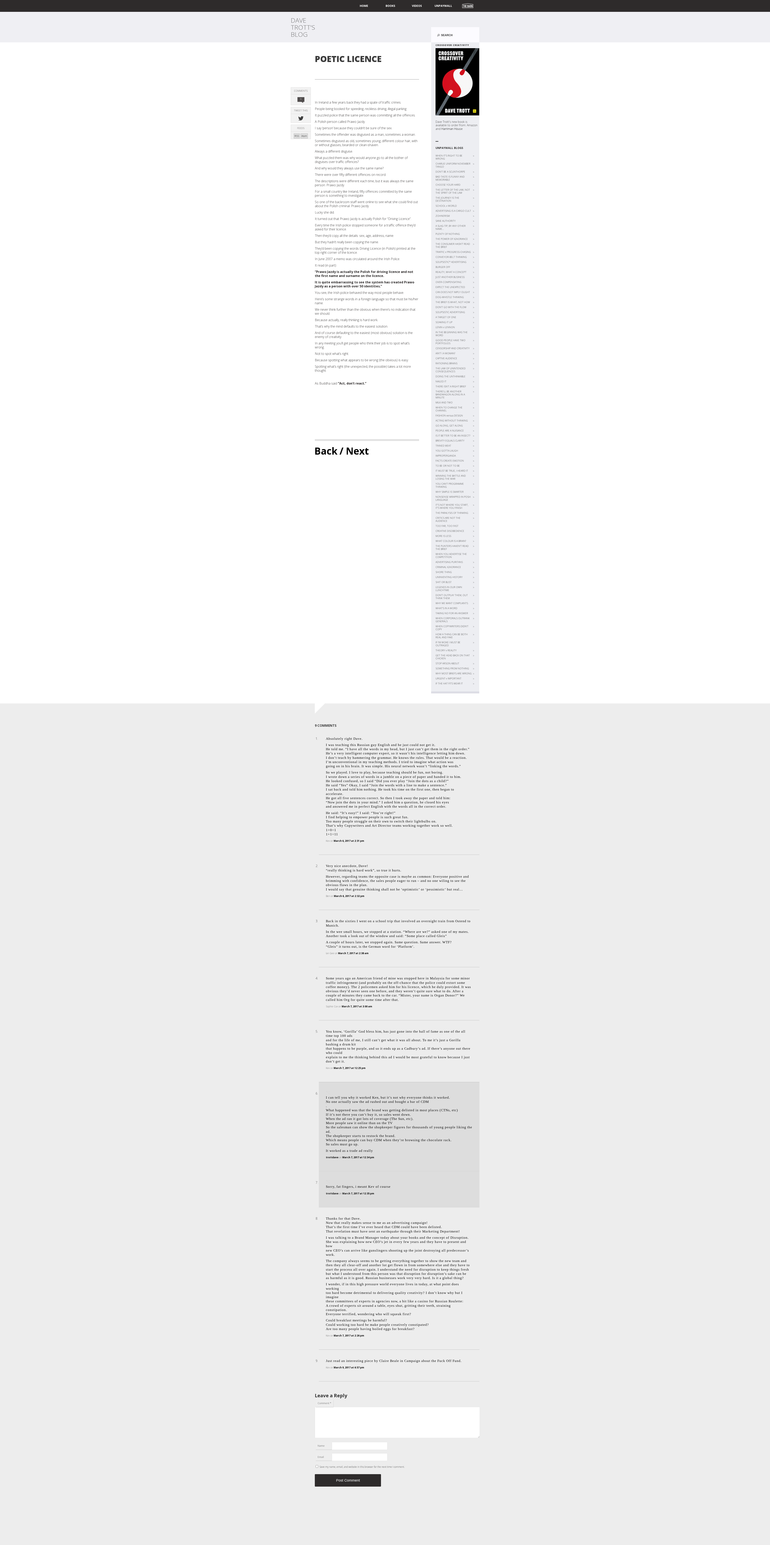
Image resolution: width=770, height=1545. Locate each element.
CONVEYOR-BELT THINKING (451, 257)
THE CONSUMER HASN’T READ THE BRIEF (453, 245)
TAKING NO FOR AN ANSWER (452, 613)
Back (325, 450)
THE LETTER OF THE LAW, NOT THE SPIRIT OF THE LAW (453, 191)
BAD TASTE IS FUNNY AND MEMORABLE (450, 178)
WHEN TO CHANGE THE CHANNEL (449, 409)
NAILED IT (441, 381)
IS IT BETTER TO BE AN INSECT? (453, 435)
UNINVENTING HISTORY (449, 577)
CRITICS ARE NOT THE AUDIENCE (448, 519)
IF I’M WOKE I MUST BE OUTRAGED (448, 644)
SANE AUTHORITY (446, 220)
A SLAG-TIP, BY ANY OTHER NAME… (451, 227)
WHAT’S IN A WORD (446, 608)
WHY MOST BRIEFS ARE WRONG (454, 673)
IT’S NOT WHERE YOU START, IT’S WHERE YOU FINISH (452, 506)
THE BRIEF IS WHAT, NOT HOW (453, 302)
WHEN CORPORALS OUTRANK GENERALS (453, 620)
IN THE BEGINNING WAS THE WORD (452, 334)
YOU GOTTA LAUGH (447, 450)
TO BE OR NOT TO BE (448, 465)
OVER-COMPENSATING (448, 282)
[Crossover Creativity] (457, 81)
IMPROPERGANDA (446, 455)
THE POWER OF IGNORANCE (452, 238)
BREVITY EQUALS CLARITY (450, 440)
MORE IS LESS (443, 535)
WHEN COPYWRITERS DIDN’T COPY (452, 628)
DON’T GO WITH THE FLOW (451, 307)
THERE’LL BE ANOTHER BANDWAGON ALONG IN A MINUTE (450, 394)
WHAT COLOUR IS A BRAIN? (451, 540)
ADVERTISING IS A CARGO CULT (453, 210)
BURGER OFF (443, 267)
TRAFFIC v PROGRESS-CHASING (453, 251)
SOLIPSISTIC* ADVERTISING (451, 262)
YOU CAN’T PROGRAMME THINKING (450, 485)
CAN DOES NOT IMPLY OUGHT (453, 292)
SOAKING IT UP (444, 322)
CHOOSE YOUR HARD (448, 184)
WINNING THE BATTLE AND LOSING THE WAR (451, 477)
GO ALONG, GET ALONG (449, 425)
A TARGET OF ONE (446, 317)
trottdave (332, 1157)
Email (321, 1457)
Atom (304, 136)
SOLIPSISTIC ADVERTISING (450, 312)
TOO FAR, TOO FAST (447, 525)
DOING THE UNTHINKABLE (450, 376)
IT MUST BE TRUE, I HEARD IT (452, 470)
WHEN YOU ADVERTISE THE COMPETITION (451, 556)
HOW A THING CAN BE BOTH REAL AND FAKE (452, 636)
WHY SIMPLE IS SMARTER (450, 491)
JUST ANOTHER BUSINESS (450, 277)
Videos (417, 6)
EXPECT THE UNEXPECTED (450, 287)
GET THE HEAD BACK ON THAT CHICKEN (453, 657)
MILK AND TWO (444, 402)
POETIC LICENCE (348, 58)
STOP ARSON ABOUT (447, 663)
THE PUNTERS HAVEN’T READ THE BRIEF (452, 548)
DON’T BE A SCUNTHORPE (450, 171)
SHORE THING (444, 572)
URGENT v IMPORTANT (448, 678)
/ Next (354, 450)
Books (390, 6)
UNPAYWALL (443, 6)
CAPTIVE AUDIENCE (446, 358)
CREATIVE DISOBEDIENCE (450, 530)
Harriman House (452, 129)
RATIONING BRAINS (446, 363)
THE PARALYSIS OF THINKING (452, 512)
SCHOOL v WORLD (446, 205)
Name (321, 1445)
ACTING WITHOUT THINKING (452, 420)
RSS (297, 136)
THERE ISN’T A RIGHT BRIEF (451, 386)
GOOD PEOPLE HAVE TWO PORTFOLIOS (450, 342)
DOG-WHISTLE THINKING (450, 297)
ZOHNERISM (443, 215)
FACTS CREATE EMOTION (450, 460)
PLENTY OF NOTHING (448, 233)
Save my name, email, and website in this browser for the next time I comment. (362, 1467)
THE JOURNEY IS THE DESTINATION (447, 199)
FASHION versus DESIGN (449, 415)
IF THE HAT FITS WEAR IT (449, 683)
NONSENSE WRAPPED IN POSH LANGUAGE (453, 498)
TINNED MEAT (443, 445)
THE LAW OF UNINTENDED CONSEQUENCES (451, 370)
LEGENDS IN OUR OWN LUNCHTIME (449, 589)
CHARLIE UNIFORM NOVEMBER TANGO (453, 165)
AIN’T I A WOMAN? (445, 353)
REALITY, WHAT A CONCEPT (451, 272)
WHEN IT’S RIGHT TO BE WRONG (449, 157)
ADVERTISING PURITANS (449, 562)
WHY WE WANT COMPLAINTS (452, 603)
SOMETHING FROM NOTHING (452, 668)
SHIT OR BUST (444, 582)
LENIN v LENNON (445, 327)
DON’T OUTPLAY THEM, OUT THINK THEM (452, 597)
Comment (324, 1403)
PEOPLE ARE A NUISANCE (450, 430)
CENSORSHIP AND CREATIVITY (453, 348)
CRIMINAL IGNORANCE (448, 567)
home (364, 6)
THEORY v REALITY (446, 650)
